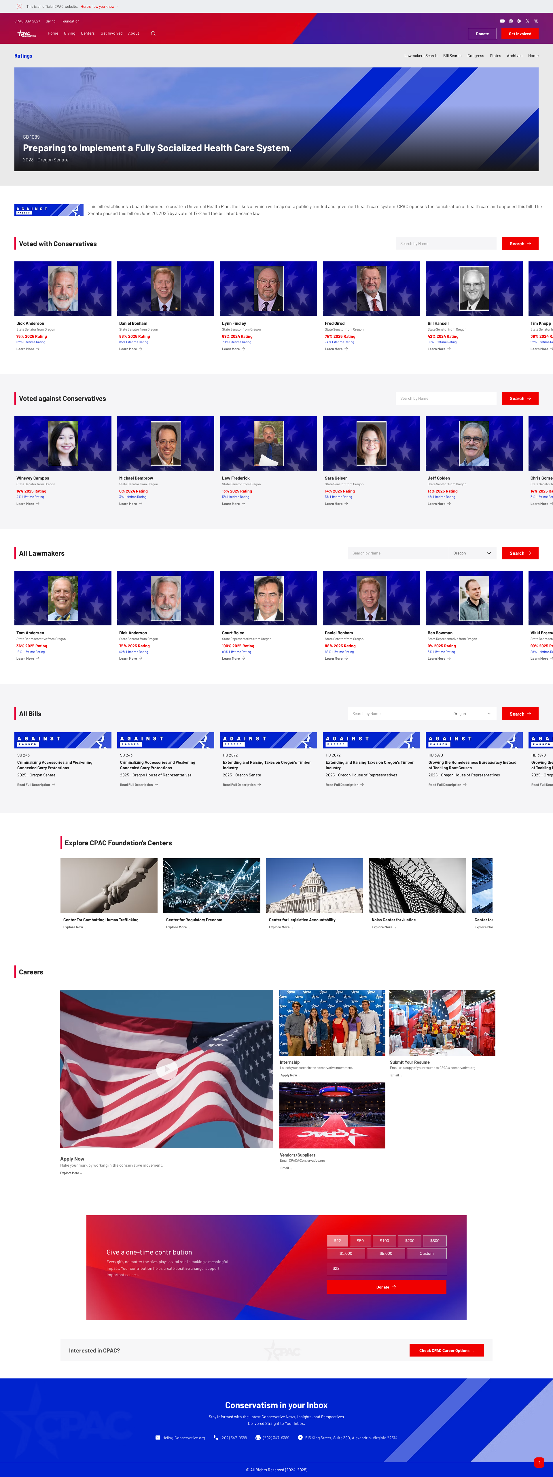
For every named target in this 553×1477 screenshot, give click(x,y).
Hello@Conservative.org (183, 1437)
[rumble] (519, 21)
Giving (51, 21)
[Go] (539, 1462)
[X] (527, 21)
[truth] (536, 21)
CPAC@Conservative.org (307, 1160)
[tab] (337, 1240)
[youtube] (502, 21)
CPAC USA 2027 (27, 21)
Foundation (70, 21)
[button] (153, 33)
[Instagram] (511, 21)
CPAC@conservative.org (457, 1067)
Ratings (23, 55)
